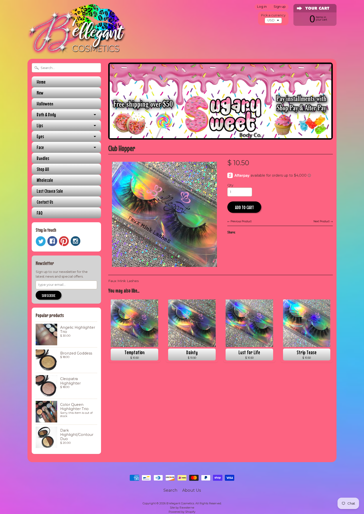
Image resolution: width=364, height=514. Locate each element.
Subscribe (48, 295)
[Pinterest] (64, 241)
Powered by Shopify (182, 512)
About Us (191, 490)
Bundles (43, 158)
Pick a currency (273, 15)
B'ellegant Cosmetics (180, 503)
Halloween (45, 103)
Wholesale (45, 180)
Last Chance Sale (50, 191)
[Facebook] (52, 241)
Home (41, 82)
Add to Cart (244, 207)
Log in (262, 6)
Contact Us (45, 202)
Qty (230, 185)
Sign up (280, 6)
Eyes (40, 136)
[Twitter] (41, 241)
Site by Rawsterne (182, 507)
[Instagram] (75, 241)
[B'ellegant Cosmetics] (77, 48)
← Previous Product (239, 221)
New (40, 93)
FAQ (40, 213)
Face (40, 147)
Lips (40, 125)
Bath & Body (46, 114)
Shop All (43, 169)
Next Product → (323, 221)
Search (170, 490)
